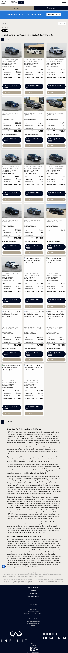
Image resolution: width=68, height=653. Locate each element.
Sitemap (33, 599)
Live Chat (7, 92)
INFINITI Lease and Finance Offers (33, 613)
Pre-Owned (33, 607)
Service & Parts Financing (33, 623)
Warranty (33, 625)
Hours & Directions (33, 587)
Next (10, 39)
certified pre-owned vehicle (25, 522)
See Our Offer (54, 14)
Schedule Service (33, 619)
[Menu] (64, 3)
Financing (33, 590)
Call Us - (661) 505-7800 (10, 86)
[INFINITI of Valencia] (9, 2)
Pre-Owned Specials (33, 611)
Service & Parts (33, 616)
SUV (42, 548)
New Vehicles (33, 604)
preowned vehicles (31, 464)
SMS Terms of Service (33, 596)
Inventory (33, 602)
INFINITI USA (33, 593)
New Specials (33, 609)
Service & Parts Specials (33, 621)
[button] (4, 566)
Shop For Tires (33, 628)
